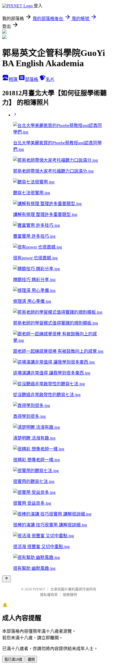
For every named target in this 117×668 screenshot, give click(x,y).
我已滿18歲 (13, 659)
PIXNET (39, 589)
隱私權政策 (49, 595)
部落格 (32, 79)
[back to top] (6, 578)
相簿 (14, 79)
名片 (50, 79)
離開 (31, 659)
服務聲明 (70, 595)
